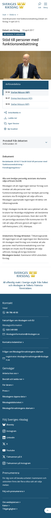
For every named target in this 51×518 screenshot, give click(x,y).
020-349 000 (11, 329)
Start (4, 14)
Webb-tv (12, 14)
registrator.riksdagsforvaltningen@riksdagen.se (27, 358)
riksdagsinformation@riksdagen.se (23, 334)
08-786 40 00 (12, 312)
